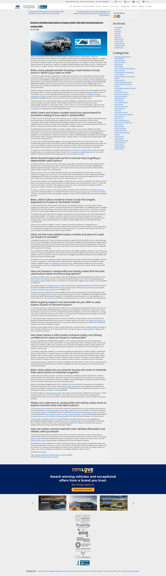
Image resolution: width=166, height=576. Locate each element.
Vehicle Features (120, 143)
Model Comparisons (121, 96)
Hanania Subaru (55, 455)
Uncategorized (119, 137)
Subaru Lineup (119, 124)
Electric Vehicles (120, 70)
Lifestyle (117, 86)
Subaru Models (119, 126)
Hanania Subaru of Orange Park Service (124, 77)
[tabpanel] (52, 503)
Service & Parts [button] (125, 6)
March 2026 (118, 37)
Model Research (120, 98)
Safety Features (119, 116)
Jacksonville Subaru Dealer (123, 82)
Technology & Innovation (122, 132)
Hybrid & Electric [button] (114, 6)
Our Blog (148, 6)
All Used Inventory (87, 150)
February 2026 (119, 39)
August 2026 (118, 27)
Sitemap (58, 571)
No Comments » (53, 457)
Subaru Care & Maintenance (123, 122)
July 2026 (117, 29)
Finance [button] (98, 6)
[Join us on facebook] (118, 16)
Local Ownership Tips (121, 92)
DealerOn (52, 571)
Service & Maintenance (122, 120)
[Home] (70, 6)
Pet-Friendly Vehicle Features (124, 114)
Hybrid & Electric (120, 80)
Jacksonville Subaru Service (123, 84)
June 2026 (118, 31)
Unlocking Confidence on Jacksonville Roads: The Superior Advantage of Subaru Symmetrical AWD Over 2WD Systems (91, 13)
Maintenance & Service (122, 94)
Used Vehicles (119, 139)
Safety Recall (119, 118)
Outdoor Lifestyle (120, 108)
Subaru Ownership (120, 128)
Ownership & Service (121, 112)
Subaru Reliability (66, 455)
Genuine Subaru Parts (83, 192)
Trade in (117, 135)
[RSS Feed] (115, 16)
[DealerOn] (31, 571)
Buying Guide (119, 64)
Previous (32, 503)
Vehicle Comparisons (121, 141)
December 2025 (120, 43)
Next (133, 503)
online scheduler (68, 228)
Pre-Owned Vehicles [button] (88, 6)
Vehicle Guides (119, 145)
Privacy (64, 571)
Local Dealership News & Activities (125, 88)
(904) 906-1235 (75, 421)
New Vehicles (119, 104)
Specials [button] (105, 6)
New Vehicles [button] (77, 6)
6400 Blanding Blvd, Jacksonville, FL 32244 (60, 410)
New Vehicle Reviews (121, 102)
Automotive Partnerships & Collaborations (123, 57)
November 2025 (120, 45)
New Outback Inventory (73, 414)
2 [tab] (84, 513)
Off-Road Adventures (121, 106)
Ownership (118, 110)
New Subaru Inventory (69, 287)
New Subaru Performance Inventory (86, 412)
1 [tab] (82, 513)
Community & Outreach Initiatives (125, 68)
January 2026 (119, 41)
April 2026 (118, 35)
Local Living (118, 90)
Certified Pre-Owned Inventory (81, 152)
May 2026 (117, 33)
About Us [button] (134, 6)
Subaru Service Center (96, 320)
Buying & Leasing (120, 60)
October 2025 (119, 47)
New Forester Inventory (48, 289)
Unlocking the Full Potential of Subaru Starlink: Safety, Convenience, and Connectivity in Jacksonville (46, 12)
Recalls (69, 571)
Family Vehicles (119, 74)
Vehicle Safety (119, 149)
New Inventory (119, 100)
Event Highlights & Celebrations (124, 72)
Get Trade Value (49, 298)
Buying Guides (42, 457)
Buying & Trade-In (120, 62)
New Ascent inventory (87, 287)
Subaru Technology (121, 130)
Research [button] (141, 6)
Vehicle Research (120, 147)
